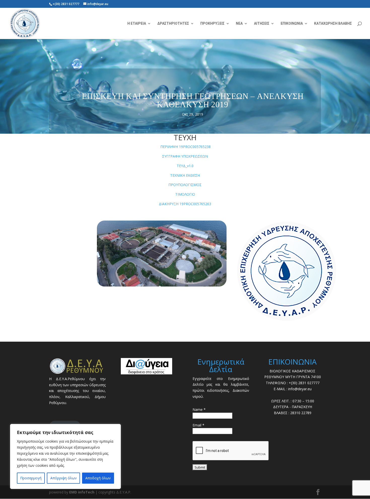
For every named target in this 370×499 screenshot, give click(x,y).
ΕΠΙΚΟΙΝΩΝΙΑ (292, 23)
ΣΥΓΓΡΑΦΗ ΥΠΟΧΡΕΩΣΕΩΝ (185, 156)
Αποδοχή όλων (98, 478)
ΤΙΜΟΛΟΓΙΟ (185, 194)
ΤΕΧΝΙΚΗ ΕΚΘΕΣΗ (185, 175)
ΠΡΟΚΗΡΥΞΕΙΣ (212, 23)
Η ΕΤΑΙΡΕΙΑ (136, 23)
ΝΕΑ (239, 23)
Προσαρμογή (31, 478)
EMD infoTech (81, 492)
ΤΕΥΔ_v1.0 (185, 165)
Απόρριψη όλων (63, 478)
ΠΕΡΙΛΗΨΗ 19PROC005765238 (185, 146)
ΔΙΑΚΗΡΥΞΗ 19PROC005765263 (185, 203)
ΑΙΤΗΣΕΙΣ (261, 23)
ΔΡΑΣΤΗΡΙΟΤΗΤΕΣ (173, 23)
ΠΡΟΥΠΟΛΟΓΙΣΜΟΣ (185, 184)
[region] (65, 456)
